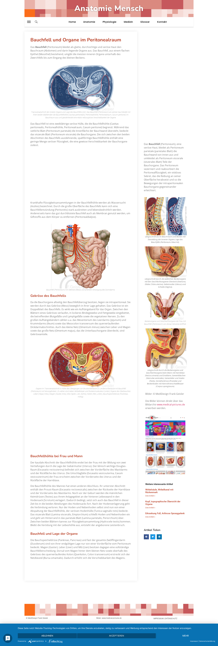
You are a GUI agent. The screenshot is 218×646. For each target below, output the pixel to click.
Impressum (194, 641)
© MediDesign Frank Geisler (37, 618)
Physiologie (109, 22)
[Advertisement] (80, 172)
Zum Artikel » (150, 496)
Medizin (128, 22)
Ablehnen (47, 635)
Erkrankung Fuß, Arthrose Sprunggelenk (165, 513)
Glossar (145, 22)
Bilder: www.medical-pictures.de (108, 618)
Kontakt (162, 22)
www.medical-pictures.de (171, 404)
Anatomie (89, 22)
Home (72, 22)
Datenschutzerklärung (207, 641)
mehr (185, 635)
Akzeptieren (116, 635)
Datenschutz (171, 619)
